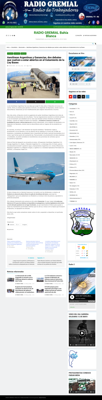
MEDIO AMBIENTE (74, 148)
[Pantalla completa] (93, 345)
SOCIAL (72, 192)
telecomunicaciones (75, 198)
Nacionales (17, 53)
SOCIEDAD (72, 195)
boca (71, 111)
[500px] (87, 96)
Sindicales (23, 53)
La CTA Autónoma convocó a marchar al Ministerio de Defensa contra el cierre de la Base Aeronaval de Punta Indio (71, 27)
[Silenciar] (91, 345)
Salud (71, 182)
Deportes (72, 124)
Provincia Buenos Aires (75, 170)
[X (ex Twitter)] (83, 96)
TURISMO (72, 201)
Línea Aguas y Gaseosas (76, 142)
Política (72, 167)
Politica (72, 164)
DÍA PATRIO (73, 127)
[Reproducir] (70, 345)
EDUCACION (73, 133)
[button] (82, 333)
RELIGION (72, 176)
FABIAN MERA (12, 66)
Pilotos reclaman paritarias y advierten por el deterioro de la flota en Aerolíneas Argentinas (14, 243)
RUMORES (72, 179)
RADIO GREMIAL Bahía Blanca (51, 34)
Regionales (72, 173)
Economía (72, 130)
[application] (82, 333)
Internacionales (74, 139)
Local (71, 145)
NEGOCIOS (72, 158)
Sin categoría (73, 186)
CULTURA (72, 121)
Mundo (71, 152)
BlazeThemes (42, 397)
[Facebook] (75, 96)
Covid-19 (72, 118)
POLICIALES (73, 161)
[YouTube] (70, 96)
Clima (71, 114)
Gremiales (72, 136)
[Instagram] (79, 96)
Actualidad (10, 53)
